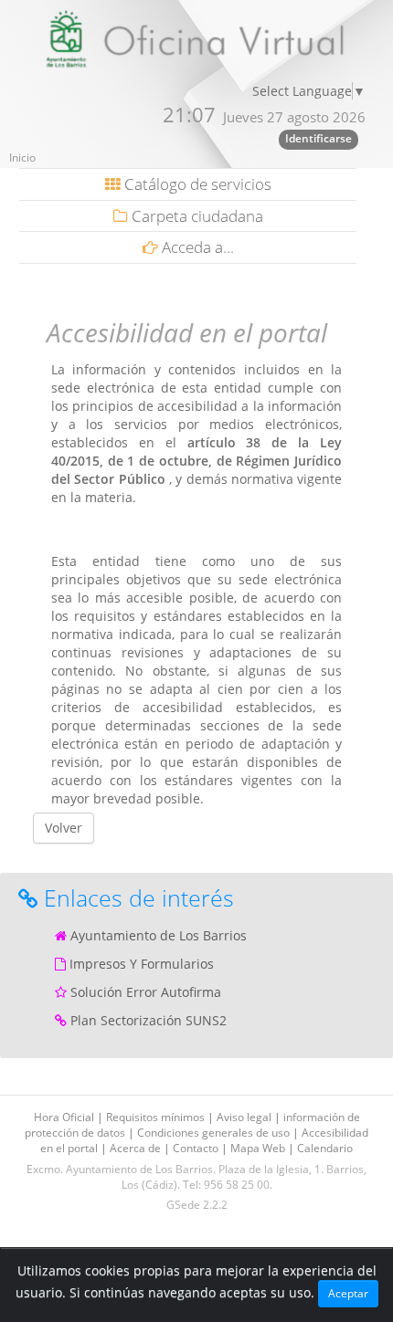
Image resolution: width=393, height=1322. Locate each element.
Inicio (22, 157)
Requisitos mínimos (156, 1117)
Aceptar (348, 1293)
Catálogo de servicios (196, 183)
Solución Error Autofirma (145, 992)
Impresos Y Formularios (141, 963)
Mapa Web (259, 1148)
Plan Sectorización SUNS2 (148, 1020)
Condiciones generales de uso (214, 1132)
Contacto (197, 1148)
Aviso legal (245, 1117)
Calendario (325, 1148)
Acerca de (137, 1148)
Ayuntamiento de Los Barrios (158, 935)
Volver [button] (63, 827)
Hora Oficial (65, 1117)
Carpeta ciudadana (195, 215)
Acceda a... (196, 246)
